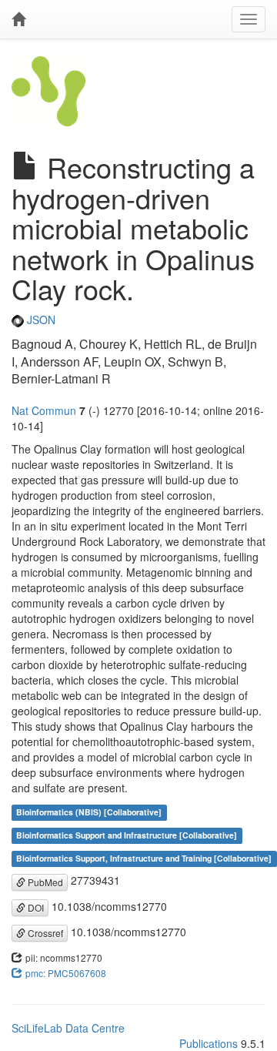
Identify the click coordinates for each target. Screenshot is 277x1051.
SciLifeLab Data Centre (68, 1028)
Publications (208, 1043)
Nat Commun (44, 410)
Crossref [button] (44, 932)
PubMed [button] (44, 882)
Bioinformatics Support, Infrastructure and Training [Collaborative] (144, 858)
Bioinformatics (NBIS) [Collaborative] (89, 812)
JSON (39, 319)
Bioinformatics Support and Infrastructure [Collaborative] (126, 835)
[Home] (18, 19)
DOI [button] (34, 907)
